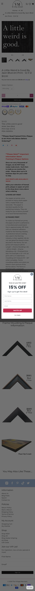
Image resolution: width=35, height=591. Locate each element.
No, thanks (17, 315)
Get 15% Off (17, 310)
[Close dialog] (32, 274)
